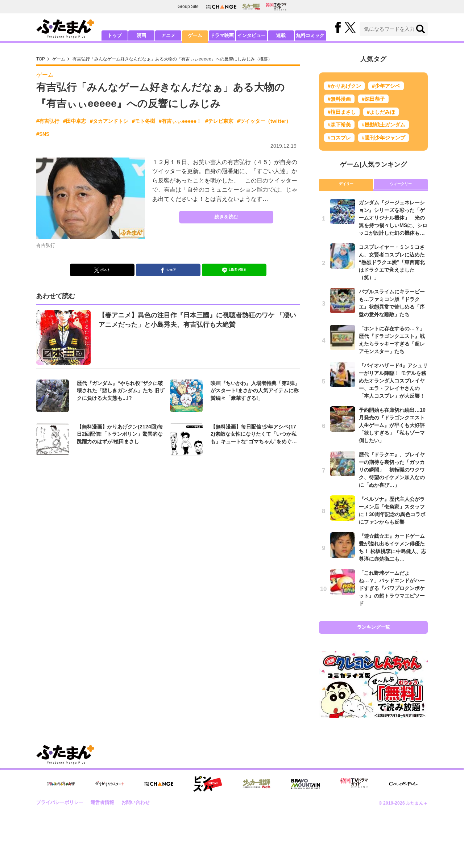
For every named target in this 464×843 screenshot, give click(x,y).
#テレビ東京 (219, 121)
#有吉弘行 (47, 121)
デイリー (346, 184)
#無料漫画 (339, 99)
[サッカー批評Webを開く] (251, 6)
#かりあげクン (344, 86)
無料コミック (310, 35)
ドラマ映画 (222, 35)
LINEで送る (237, 270)
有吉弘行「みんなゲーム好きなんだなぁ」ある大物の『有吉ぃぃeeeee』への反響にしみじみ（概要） (172, 59)
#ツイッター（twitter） (264, 121)
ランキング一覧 (373, 627)
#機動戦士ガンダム (383, 124)
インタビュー (251, 35)
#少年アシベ (386, 86)
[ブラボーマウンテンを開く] (305, 784)
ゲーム (195, 35)
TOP (40, 59)
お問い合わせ (135, 802)
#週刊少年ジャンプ (383, 137)
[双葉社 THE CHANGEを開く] (221, 7)
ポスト (105, 270)
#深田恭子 (373, 99)
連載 (281, 35)
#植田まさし (342, 112)
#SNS (42, 134)
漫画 (141, 35)
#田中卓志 (74, 121)
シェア (171, 270)
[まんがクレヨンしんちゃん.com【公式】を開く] (60, 784)
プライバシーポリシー (59, 802)
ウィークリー (401, 184)
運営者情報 (102, 802)
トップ (115, 35)
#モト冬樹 (143, 121)
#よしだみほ (381, 112)
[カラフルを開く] (403, 784)
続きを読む (226, 216)
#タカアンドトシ (109, 121)
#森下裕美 (339, 124)
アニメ (168, 35)
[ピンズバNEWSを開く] (207, 784)
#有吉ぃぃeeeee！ (180, 121)
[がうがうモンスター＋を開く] (109, 783)
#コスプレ (339, 137)
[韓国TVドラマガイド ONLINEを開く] (276, 7)
